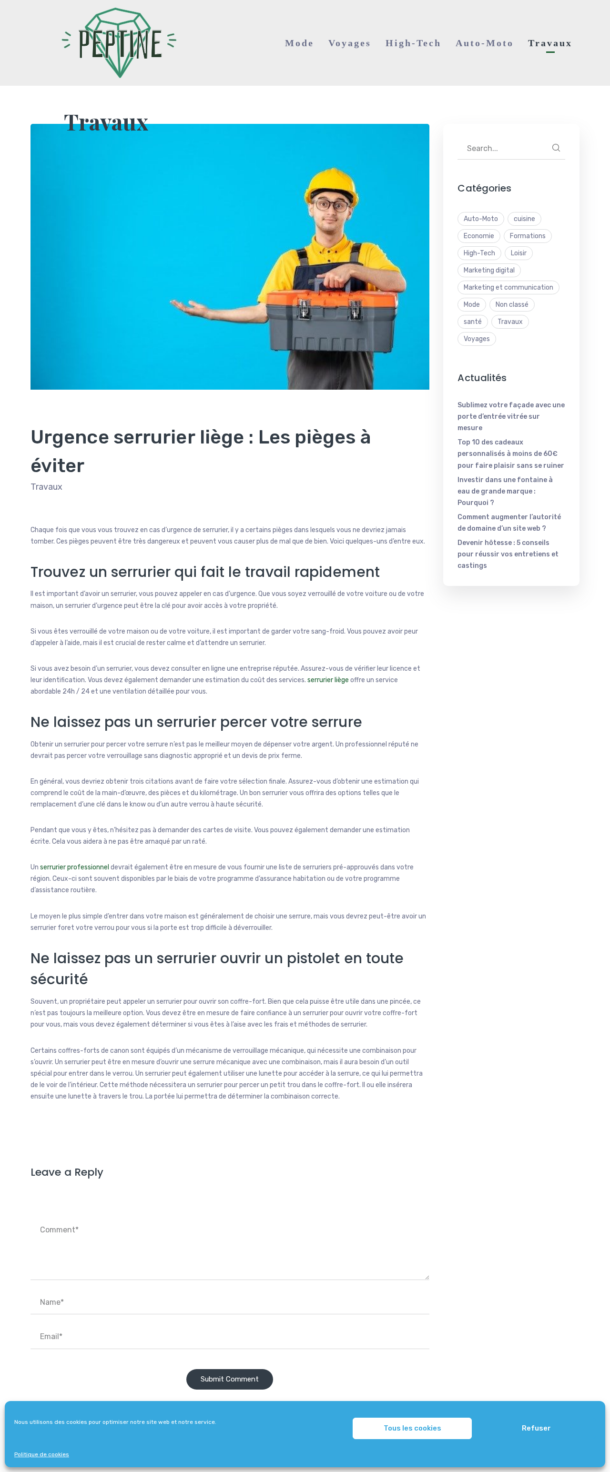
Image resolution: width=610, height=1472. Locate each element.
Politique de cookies (41, 1454)
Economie (479, 236)
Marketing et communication (508, 287)
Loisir (519, 253)
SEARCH (556, 148)
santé (473, 322)
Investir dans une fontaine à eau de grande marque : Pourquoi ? (505, 491)
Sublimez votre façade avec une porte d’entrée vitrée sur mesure (511, 416)
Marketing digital (489, 270)
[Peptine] (116, 43)
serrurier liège (328, 680)
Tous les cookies (412, 1428)
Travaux (106, 121)
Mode (472, 305)
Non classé (512, 305)
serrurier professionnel (75, 867)
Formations (528, 236)
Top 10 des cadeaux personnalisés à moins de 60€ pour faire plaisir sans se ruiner (511, 453)
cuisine (524, 219)
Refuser (536, 1428)
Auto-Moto (481, 219)
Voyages (477, 339)
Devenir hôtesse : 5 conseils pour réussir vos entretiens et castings (508, 554)
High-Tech (479, 253)
